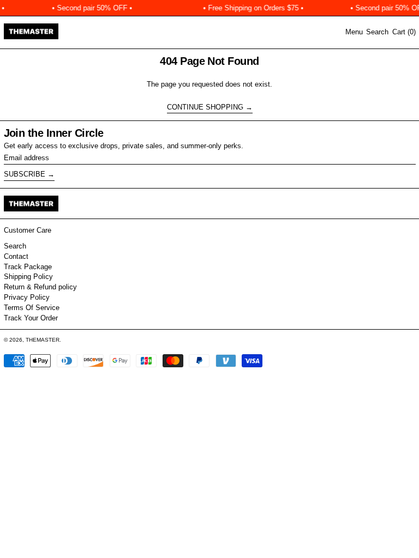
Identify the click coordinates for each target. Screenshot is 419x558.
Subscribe (24, 174)
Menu (354, 32)
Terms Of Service (31, 308)
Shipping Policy (28, 276)
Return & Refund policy (40, 287)
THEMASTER (42, 340)
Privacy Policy (27, 297)
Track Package (28, 267)
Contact (16, 256)
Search (15, 246)
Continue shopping (205, 107)
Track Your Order (31, 318)
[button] (377, 32)
